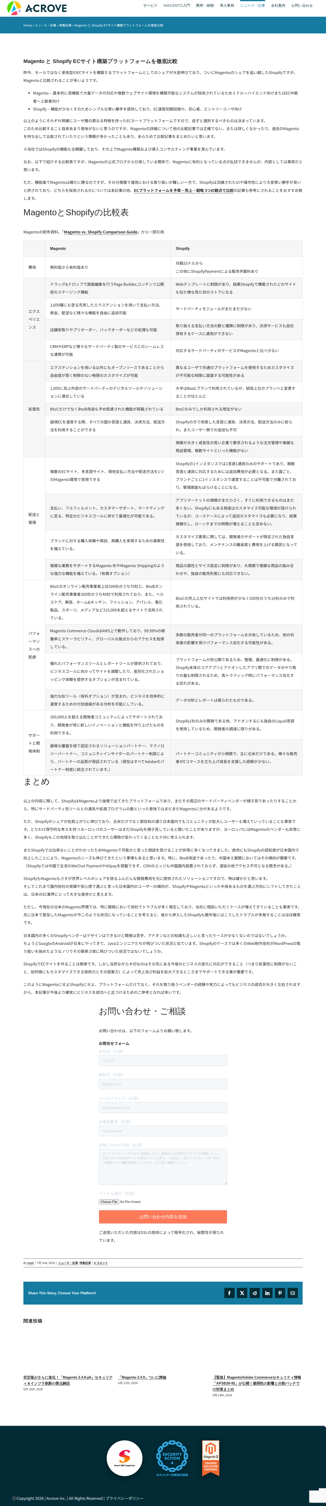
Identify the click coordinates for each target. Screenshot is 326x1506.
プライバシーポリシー (124, 1498)
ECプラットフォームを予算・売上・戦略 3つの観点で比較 (184, 190)
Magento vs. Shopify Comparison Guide (100, 232)
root (30, 1263)
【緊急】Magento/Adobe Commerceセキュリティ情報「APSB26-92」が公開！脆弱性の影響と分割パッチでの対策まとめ (257, 1383)
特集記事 (65, 25)
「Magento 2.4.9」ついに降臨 (142, 1377)
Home (27, 25)
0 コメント (101, 1263)
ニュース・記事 (45, 25)
